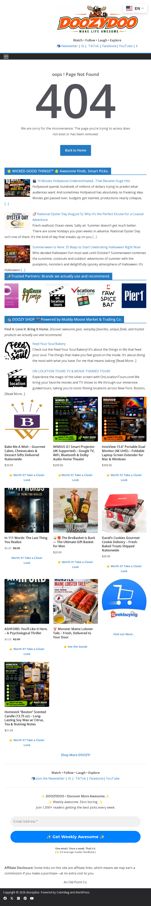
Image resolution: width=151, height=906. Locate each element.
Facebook (109, 46)
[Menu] (6, 57)
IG (82, 46)
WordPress (82, 892)
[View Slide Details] (35, 295)
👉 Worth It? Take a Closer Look (26, 477)
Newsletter (69, 46)
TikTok (93, 46)
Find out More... (124, 634)
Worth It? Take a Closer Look (26, 560)
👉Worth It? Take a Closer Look (75, 477)
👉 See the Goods (75, 646)
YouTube (126, 46)
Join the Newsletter (50, 778)
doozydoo (32, 892)
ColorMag (63, 892)
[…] (7, 204)
